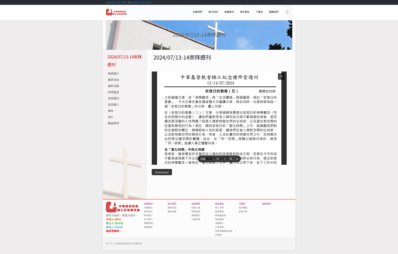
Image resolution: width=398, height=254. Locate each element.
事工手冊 (219, 207)
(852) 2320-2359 (117, 2)
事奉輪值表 (220, 215)
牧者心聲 (195, 207)
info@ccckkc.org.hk (141, 2)
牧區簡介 (148, 215)
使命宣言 (148, 211)
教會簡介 (113, 73)
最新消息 (113, 80)
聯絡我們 (113, 123)
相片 (110, 117)
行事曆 (218, 234)
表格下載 (243, 211)
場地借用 (219, 219)
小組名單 (219, 227)
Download (162, 172)
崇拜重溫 (113, 92)
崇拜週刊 (113, 98)
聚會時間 (148, 223)
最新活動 (113, 86)
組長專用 (219, 211)
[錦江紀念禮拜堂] (116, 12)
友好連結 (243, 207)
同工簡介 (148, 219)
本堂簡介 (148, 207)
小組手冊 (195, 219)
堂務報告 (148, 227)
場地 (110, 111)
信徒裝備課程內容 (223, 230)
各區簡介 (113, 104)
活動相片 (219, 223)
